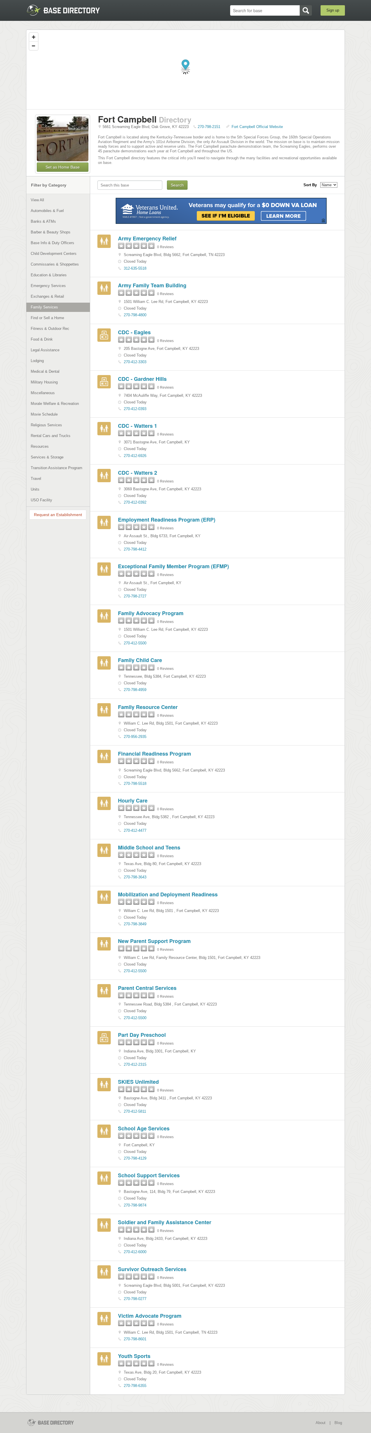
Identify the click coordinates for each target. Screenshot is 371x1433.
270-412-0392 (135, 502)
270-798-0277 (135, 1299)
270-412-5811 (135, 1111)
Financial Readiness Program (154, 753)
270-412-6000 (135, 1252)
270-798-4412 (135, 549)
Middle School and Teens (149, 847)
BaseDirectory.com (68, 10)
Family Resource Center (148, 707)
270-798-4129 (135, 1158)
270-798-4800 (135, 315)
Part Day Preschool (142, 1035)
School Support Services (149, 1175)
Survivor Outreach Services (152, 1269)
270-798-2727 (135, 596)
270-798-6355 (135, 1385)
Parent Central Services (147, 988)
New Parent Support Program (154, 941)
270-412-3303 (135, 362)
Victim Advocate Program (149, 1315)
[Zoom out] (33, 45)
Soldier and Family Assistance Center (164, 1222)
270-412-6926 (135, 456)
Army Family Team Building (152, 285)
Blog (338, 1423)
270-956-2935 (135, 736)
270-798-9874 (135, 1205)
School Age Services (144, 1128)
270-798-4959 (135, 690)
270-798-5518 (135, 783)
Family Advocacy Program (150, 613)
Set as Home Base (63, 167)
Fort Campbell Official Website (257, 127)
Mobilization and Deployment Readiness (168, 894)
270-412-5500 (135, 643)
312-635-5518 (135, 268)
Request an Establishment (58, 514)
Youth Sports (134, 1356)
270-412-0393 (135, 409)
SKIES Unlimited (138, 1081)
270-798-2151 (209, 127)
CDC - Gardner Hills (142, 379)
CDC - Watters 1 (137, 425)
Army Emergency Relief (147, 238)
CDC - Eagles (134, 332)
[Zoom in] (33, 37)
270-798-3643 (135, 877)
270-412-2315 (135, 1064)
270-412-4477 (135, 830)
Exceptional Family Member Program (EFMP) (173, 566)
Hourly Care (133, 800)
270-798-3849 (135, 924)
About (320, 1423)
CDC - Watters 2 (137, 472)
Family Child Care (140, 660)
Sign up (332, 10)
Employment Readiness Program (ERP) (166, 519)
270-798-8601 (135, 1339)
